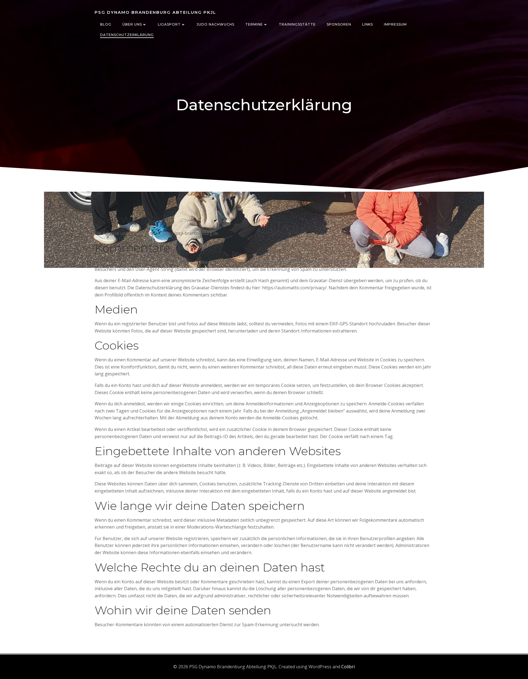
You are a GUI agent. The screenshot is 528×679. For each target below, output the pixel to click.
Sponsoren (339, 24)
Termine (254, 24)
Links (367, 24)
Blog (105, 24)
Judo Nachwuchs (215, 24)
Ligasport (169, 24)
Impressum (395, 24)
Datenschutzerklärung (127, 35)
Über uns (132, 24)
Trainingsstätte (297, 24)
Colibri (348, 667)
